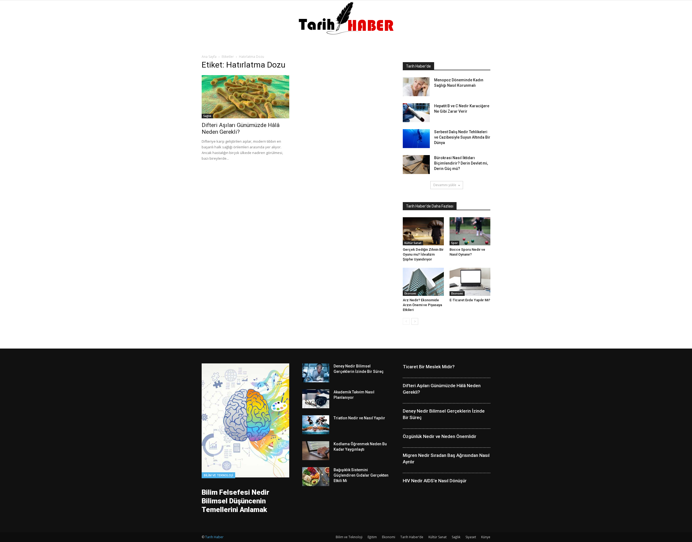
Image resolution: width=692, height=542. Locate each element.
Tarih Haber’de (411, 537)
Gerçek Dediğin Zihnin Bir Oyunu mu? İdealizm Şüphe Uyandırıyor (423, 254)
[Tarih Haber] (346, 18)
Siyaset (470, 537)
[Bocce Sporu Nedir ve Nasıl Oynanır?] (470, 231)
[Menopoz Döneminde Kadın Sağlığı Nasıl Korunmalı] (416, 86)
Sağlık (207, 116)
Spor (454, 243)
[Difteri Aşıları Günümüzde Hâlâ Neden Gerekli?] (245, 96)
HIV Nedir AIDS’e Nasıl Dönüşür (435, 480)
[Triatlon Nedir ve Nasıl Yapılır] (315, 424)
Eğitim (372, 537)
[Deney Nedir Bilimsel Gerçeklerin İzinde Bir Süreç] (315, 372)
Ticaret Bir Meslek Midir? (429, 366)
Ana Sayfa (209, 56)
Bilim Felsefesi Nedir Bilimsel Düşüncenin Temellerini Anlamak (235, 501)
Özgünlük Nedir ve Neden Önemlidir (439, 436)
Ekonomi (410, 293)
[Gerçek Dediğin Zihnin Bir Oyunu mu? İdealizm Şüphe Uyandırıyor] (423, 231)
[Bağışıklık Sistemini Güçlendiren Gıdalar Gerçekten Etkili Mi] (315, 476)
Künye (485, 537)
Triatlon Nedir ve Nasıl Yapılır (359, 418)
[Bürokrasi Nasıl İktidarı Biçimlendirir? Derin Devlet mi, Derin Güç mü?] (416, 164)
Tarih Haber (214, 537)
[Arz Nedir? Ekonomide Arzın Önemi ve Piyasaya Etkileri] (423, 282)
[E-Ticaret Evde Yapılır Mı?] (470, 282)
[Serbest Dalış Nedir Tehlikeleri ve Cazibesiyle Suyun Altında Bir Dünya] (416, 138)
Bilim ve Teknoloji (218, 475)
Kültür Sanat (412, 243)
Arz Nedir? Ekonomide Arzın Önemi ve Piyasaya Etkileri (422, 305)
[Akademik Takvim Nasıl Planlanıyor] (315, 398)
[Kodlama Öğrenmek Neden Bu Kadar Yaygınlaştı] (315, 450)
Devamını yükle (444, 185)
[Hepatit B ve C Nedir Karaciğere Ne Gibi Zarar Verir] (416, 112)
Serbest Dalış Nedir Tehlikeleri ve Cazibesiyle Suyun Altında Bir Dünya (462, 137)
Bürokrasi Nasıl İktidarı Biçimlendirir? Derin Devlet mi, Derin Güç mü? (461, 163)
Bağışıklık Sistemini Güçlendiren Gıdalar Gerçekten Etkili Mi (361, 475)
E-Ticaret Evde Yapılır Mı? (470, 300)
